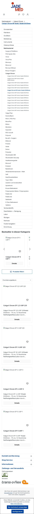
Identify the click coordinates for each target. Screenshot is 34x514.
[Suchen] (19, 14)
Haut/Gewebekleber (12, 177)
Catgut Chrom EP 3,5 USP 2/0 (15, 305)
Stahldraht (9, 199)
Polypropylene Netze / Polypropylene (17, 191)
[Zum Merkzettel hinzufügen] (20, 251)
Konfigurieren (17, 511)
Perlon (7, 149)
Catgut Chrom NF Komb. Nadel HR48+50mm (15, 79)
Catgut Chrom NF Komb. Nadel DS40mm (18, 95)
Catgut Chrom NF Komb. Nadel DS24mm (18, 87)
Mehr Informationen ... (17, 503)
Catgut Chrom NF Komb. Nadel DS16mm (17, 82)
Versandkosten (8, 493)
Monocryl (8, 65)
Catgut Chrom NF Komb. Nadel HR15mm (17, 97)
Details (14, 263)
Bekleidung (7, 39)
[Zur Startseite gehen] (17, 6)
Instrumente (8, 42)
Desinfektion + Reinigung (12, 211)
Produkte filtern (18, 272)
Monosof (8, 163)
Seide (7, 146)
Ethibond (8, 141)
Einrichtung (8, 227)
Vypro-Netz (9, 180)
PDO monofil (9, 132)
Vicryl (7, 57)
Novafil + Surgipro (11, 138)
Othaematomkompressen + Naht (15, 171)
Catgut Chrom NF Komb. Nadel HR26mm (18, 103)
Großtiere (7, 36)
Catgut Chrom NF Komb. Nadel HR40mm (18, 110)
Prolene (8, 143)
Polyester (8, 152)
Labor (6, 214)
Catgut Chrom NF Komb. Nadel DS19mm (17, 85)
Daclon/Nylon (10, 116)
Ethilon (7, 124)
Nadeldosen (9, 169)
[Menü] (4, 14)
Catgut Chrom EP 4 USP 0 (13, 389)
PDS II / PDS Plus (11, 118)
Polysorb (8, 135)
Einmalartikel (8, 29)
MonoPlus (8, 121)
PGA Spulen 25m (10, 54)
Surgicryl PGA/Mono (12, 51)
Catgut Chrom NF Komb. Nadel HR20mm (18, 100)
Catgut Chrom (10, 73)
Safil (7, 174)
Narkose (7, 221)
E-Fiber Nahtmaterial (12, 202)
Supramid (8, 130)
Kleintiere (7, 32)
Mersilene (8, 127)
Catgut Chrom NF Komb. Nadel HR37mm (18, 108)
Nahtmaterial (8, 48)
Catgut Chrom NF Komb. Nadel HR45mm (18, 76)
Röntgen (7, 217)
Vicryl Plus (9, 59)
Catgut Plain (9, 113)
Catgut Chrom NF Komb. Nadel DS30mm (18, 90)
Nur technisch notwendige (17, 507)
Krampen (8, 166)
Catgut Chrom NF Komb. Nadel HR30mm (18, 105)
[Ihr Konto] (27, 14)
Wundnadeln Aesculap (12, 157)
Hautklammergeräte (11, 160)
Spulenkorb (9, 185)
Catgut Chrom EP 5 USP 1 (13, 258)
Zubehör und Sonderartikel (14, 182)
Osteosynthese (9, 45)
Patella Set (9, 194)
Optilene (8, 205)
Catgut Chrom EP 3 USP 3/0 (14, 347)
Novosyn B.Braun (11, 68)
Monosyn (8, 62)
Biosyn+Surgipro (11, 70)
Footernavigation (9, 224)
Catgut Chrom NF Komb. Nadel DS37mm (18, 92)
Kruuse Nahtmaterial (11, 188)
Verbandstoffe (8, 208)
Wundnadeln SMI (11, 155)
